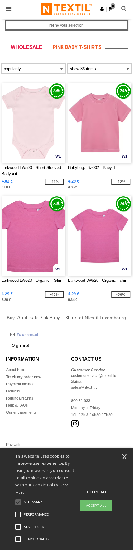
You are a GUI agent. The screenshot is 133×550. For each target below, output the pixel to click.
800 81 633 (80, 401)
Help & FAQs (17, 405)
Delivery (13, 391)
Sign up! (21, 345)
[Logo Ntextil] (66, 8)
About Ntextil (17, 370)
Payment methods (21, 384)
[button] (102, 8)
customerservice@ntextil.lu (93, 376)
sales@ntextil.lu (84, 387)
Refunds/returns (19, 398)
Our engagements (21, 412)
